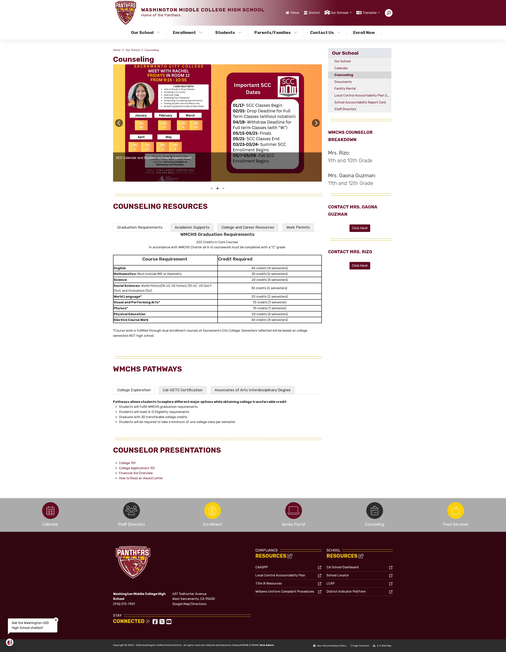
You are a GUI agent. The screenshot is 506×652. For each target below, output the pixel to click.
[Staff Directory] (131, 510)
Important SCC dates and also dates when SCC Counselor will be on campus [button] (223, 188)
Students (225, 32)
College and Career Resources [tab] (248, 227)
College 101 (127, 463)
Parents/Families (272, 32)
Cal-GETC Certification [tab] (183, 390)
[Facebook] (155, 623)
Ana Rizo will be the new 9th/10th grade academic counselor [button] (211, 188)
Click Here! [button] (360, 228)
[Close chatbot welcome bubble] (55, 619)
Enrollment (184, 32)
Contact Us (322, 32)
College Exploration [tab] (134, 390)
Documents (343, 82)
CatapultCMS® (240, 645)
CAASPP (261, 567)
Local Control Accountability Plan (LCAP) (362, 95)
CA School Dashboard (343, 567)
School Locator (338, 575)
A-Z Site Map (383, 645)
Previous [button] (119, 123)
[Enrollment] (212, 510)
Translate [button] (370, 13)
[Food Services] (455, 510)
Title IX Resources (268, 583)
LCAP (331, 583)
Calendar (341, 68)
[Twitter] (162, 623)
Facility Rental (345, 88)
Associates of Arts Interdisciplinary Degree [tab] (253, 390)
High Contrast (361, 645)
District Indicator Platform (346, 591)
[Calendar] (50, 510)
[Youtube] (168, 623)
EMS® (254, 645)
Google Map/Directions (189, 604)
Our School (142, 32)
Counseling (152, 50)
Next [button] (316, 123)
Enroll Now (364, 32)
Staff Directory (345, 109)
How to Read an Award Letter (141, 478)
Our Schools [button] (340, 13)
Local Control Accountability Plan (280, 575)
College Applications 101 (137, 468)
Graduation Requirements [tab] (140, 227)
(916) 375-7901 (124, 604)
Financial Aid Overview (136, 473)
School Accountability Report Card (360, 102)
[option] (217, 123)
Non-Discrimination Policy (331, 645)
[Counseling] (374, 510)
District (314, 13)
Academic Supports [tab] (192, 227)
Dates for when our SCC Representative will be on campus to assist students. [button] (217, 188)
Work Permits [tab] (298, 227)
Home (295, 13)
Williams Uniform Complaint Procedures (284, 591)
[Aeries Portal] (293, 510)
